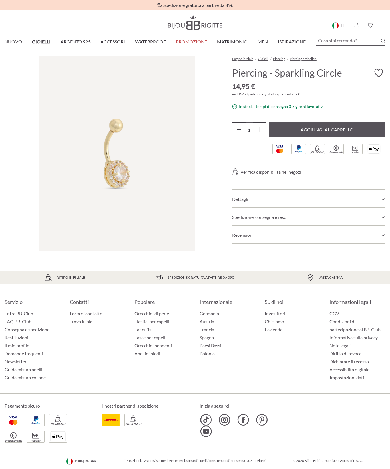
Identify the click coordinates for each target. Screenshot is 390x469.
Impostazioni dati (347, 377)
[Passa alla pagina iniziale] (195, 22)
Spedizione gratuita (261, 94)
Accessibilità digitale (349, 369)
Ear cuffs (142, 329)
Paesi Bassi (210, 345)
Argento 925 (76, 41)
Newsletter (16, 361)
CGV (334, 313)
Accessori (112, 41)
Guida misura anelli (23, 369)
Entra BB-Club (19, 313)
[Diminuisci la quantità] (239, 129)
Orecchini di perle (151, 313)
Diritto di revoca (345, 353)
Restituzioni (16, 337)
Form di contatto (86, 313)
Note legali (340, 345)
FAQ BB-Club (18, 321)
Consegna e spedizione (27, 329)
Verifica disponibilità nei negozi (270, 172)
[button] (356, 25)
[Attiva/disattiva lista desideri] (378, 73)
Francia (207, 329)
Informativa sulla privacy (353, 337)
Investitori (275, 313)
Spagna (207, 337)
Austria (207, 321)
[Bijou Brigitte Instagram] (224, 420)
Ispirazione (292, 41)
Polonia (207, 353)
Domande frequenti (24, 353)
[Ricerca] (383, 41)
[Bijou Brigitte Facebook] (243, 420)
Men (263, 41)
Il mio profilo (17, 345)
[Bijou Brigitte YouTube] (206, 431)
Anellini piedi (147, 353)
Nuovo (13, 41)
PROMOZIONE (191, 41)
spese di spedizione (200, 460)
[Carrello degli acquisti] (383, 25)
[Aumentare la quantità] (259, 129)
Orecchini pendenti (153, 345)
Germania (209, 313)
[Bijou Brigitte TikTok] (206, 420)
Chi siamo (274, 321)
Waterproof (150, 41)
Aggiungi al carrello (327, 129)
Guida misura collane (25, 377)
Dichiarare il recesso (349, 361)
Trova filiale (81, 321)
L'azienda (273, 329)
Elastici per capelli (151, 321)
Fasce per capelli (150, 337)
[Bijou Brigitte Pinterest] (261, 420)
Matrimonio (232, 41)
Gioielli (41, 41)
